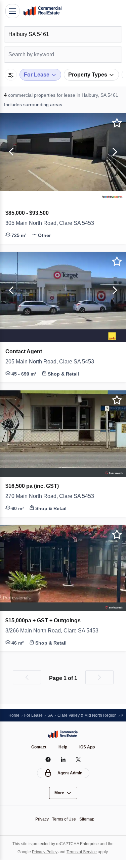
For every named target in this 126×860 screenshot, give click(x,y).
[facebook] (47, 760)
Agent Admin (69, 772)
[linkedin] (63, 760)
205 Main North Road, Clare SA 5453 (53, 368)
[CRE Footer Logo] (63, 734)
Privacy (40, 819)
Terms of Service (82, 851)
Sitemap (89, 819)
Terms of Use (64, 819)
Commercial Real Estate (42, 11)
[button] (10, 159)
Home (14, 714)
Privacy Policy (43, 851)
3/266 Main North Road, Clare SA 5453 (56, 637)
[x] (78, 760)
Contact (38, 746)
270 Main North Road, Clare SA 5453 (53, 503)
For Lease (35, 714)
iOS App (88, 746)
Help (63, 746)
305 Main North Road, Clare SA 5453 (53, 230)
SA (52, 714)
